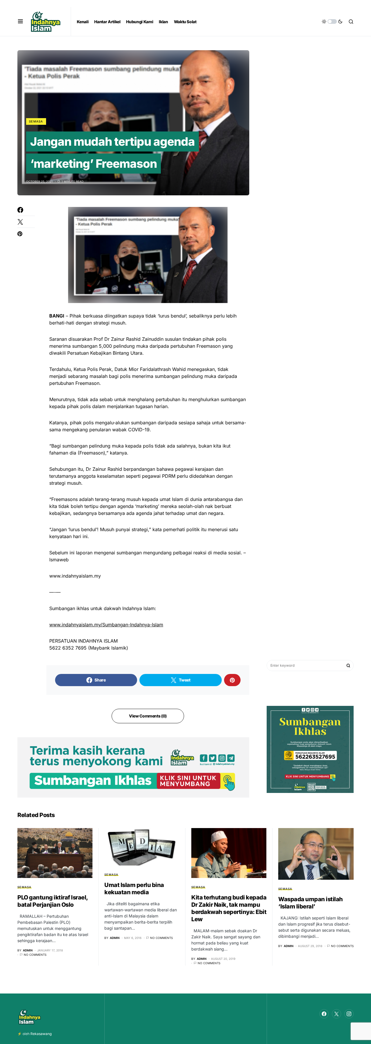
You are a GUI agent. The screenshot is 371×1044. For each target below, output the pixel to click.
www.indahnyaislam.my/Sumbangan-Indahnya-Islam (106, 625)
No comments (35, 954)
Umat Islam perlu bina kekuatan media (134, 888)
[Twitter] (336, 1014)
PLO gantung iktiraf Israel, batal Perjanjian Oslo (52, 901)
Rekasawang (41, 1034)
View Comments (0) (148, 715)
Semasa (36, 121)
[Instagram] (349, 1014)
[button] (20, 21)
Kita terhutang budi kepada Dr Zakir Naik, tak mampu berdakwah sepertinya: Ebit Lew (228, 908)
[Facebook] (324, 1014)
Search (348, 665)
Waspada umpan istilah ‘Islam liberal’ (310, 903)
